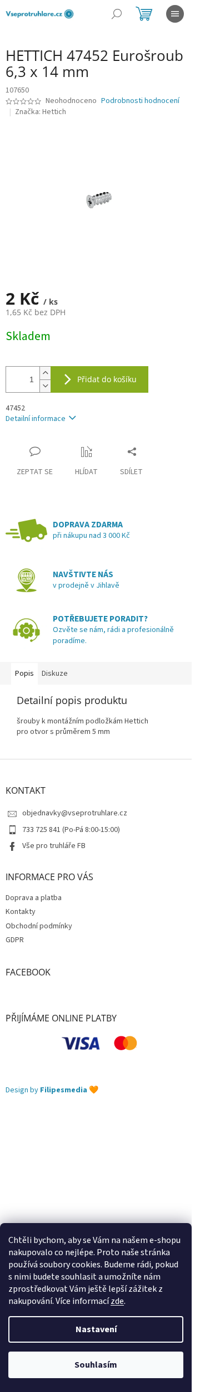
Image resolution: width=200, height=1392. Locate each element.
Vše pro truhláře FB (54, 845)
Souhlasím (95, 1365)
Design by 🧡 (52, 1090)
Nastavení (96, 1329)
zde (117, 1301)
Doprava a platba (34, 897)
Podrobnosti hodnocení (140, 101)
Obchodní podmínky (39, 926)
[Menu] (175, 14)
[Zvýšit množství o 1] (45, 373)
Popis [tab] (24, 673)
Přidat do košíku (107, 379)
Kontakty (21, 911)
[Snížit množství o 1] (45, 385)
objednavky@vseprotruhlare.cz (74, 813)
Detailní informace (36, 418)
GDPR (15, 940)
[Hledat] (117, 14)
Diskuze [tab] (55, 673)
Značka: (40, 111)
